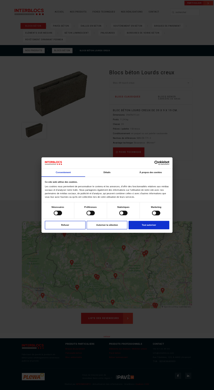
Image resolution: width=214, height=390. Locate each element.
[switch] (90, 213)
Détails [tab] (107, 172)
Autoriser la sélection (107, 225)
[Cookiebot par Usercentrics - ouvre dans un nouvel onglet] (156, 163)
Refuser (65, 225)
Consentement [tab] (63, 172)
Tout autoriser (149, 225)
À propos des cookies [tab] (150, 172)
